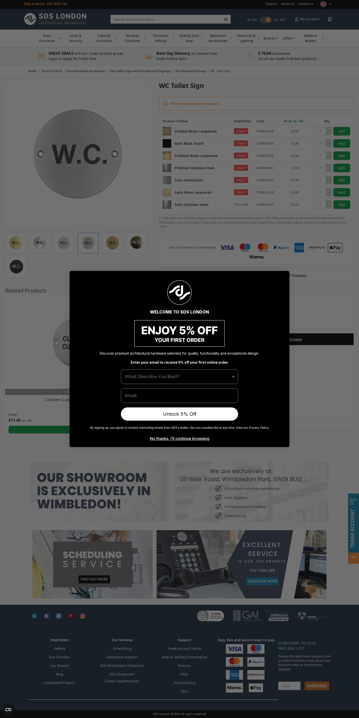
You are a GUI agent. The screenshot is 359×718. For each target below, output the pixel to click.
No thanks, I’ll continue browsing (179, 438)
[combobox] (178, 377)
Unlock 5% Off (179, 414)
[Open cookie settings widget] (8, 710)
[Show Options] (233, 377)
